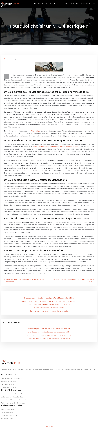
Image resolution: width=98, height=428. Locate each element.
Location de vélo (71, 4)
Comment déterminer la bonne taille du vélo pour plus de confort (49, 304)
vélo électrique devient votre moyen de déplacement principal (56, 146)
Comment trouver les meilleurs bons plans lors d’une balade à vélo (25, 280)
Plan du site (49, 427)
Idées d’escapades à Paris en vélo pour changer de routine (49, 338)
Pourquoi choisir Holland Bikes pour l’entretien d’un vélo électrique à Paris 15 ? (49, 301)
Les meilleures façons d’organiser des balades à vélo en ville (72, 280)
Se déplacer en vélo (54, 4)
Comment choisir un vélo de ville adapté (49, 308)
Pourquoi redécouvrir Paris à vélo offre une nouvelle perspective (49, 335)
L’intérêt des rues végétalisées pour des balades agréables (49, 332)
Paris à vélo (38, 4)
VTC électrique (35, 131)
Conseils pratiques (89, 4)
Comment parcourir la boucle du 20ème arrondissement (49, 329)
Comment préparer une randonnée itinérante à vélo (49, 311)
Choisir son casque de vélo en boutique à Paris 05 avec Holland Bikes (49, 298)
